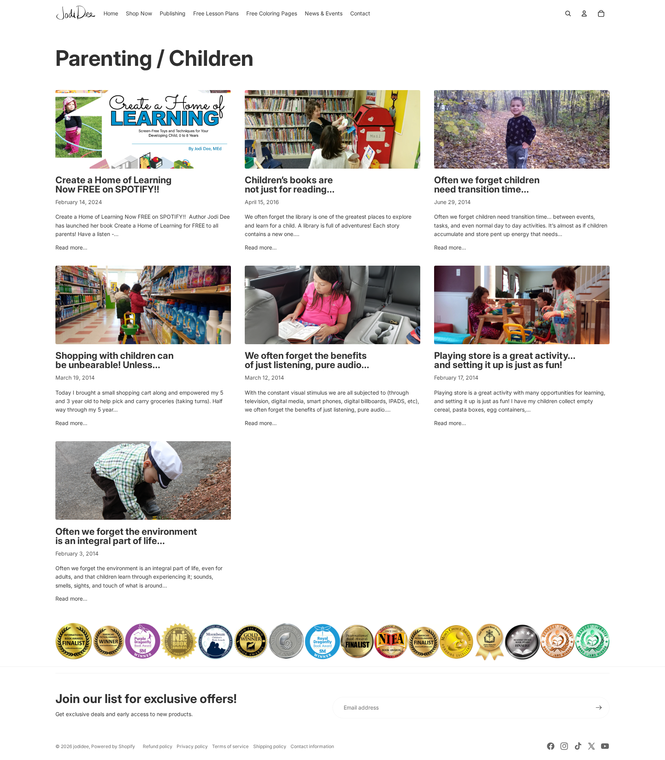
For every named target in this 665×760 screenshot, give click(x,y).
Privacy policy (192, 746)
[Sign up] (598, 707)
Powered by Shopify (113, 746)
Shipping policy (269, 746)
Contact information (312, 746)
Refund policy (157, 746)
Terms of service (230, 746)
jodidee (81, 746)
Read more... (71, 247)
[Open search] (568, 13)
